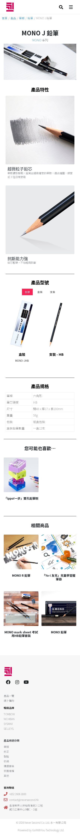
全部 (27, 292)
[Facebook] (8, 682)
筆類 (22, 18)
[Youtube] (26, 682)
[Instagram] (17, 682)
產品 (13, 18)
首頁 (4, 18)
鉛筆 (30, 18)
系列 (40, 40)
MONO (36, 40)
